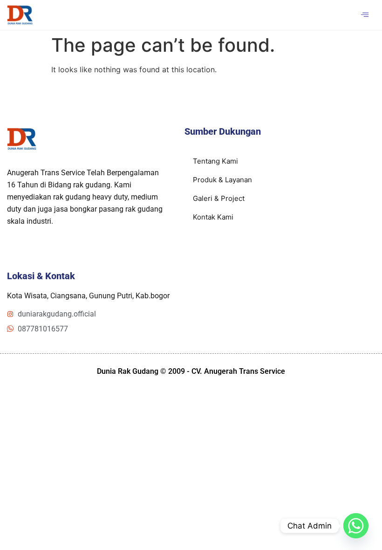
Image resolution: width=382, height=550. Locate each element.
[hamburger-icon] (364, 15)
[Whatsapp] (355, 525)
